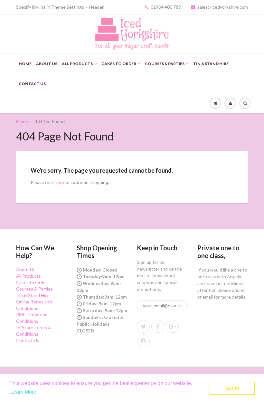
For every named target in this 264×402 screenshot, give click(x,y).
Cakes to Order (118, 63)
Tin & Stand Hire (211, 63)
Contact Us (32, 83)
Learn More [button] (23, 392)
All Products (77, 63)
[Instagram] (143, 340)
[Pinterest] (172, 326)
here (59, 182)
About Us (46, 63)
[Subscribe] (179, 306)
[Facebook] (157, 326)
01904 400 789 (166, 7)
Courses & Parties (164, 63)
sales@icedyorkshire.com (222, 7)
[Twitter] (143, 326)
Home (25, 63)
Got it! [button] (232, 388)
